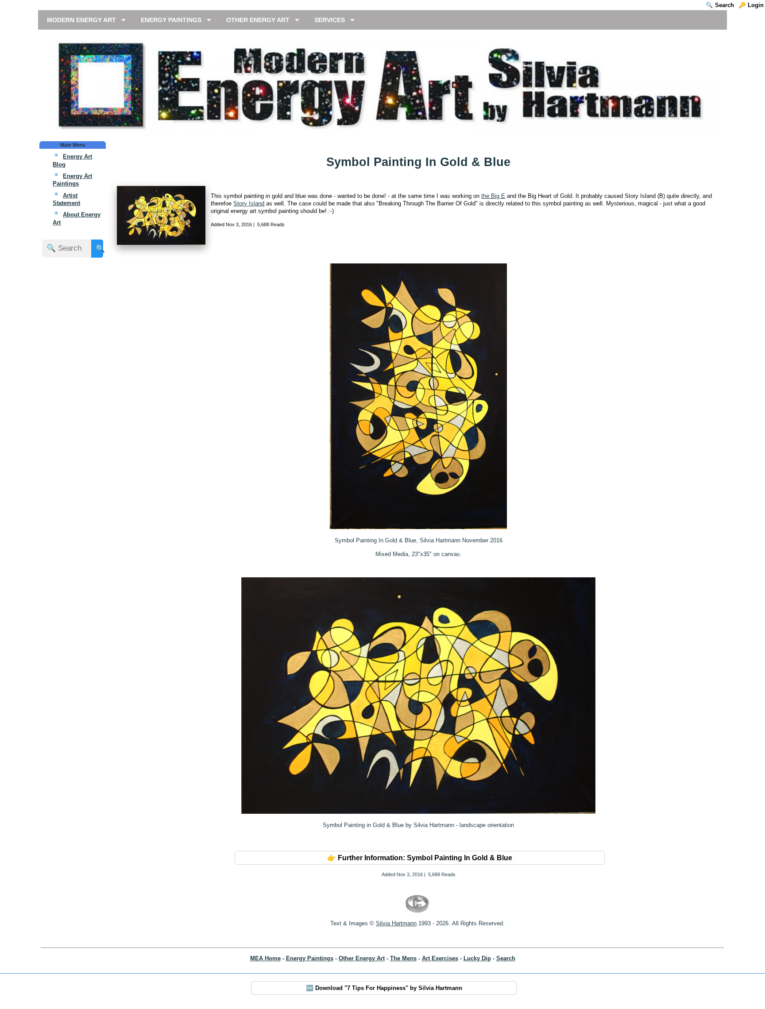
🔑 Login (751, 5)
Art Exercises (440, 958)
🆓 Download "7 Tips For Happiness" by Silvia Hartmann (384, 988)
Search (505, 958)
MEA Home (265, 958)
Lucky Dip (477, 958)
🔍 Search (720, 5)
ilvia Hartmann (398, 923)
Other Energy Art (362, 958)
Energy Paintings (309, 958)
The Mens (403, 958)
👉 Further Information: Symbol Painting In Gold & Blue (419, 858)
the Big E (493, 196)
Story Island (248, 203)
